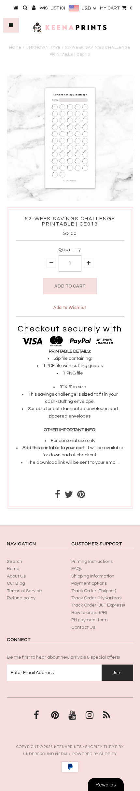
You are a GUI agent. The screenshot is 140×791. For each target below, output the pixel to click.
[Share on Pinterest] (81, 496)
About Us (16, 576)
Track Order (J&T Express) (98, 605)
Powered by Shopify (94, 754)
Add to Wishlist (69, 307)
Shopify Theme (101, 747)
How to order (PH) (89, 612)
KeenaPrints (68, 747)
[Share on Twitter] (68, 496)
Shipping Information (92, 576)
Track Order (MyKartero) (96, 598)
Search (14, 561)
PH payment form (89, 620)
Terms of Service (24, 591)
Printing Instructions (92, 561)
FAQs (76, 568)
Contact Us (83, 627)
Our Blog (16, 583)
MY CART (116, 8)
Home (15, 47)
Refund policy (21, 598)
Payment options (89, 583)
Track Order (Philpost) (93, 591)
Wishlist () (52, 8)
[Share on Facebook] (57, 496)
